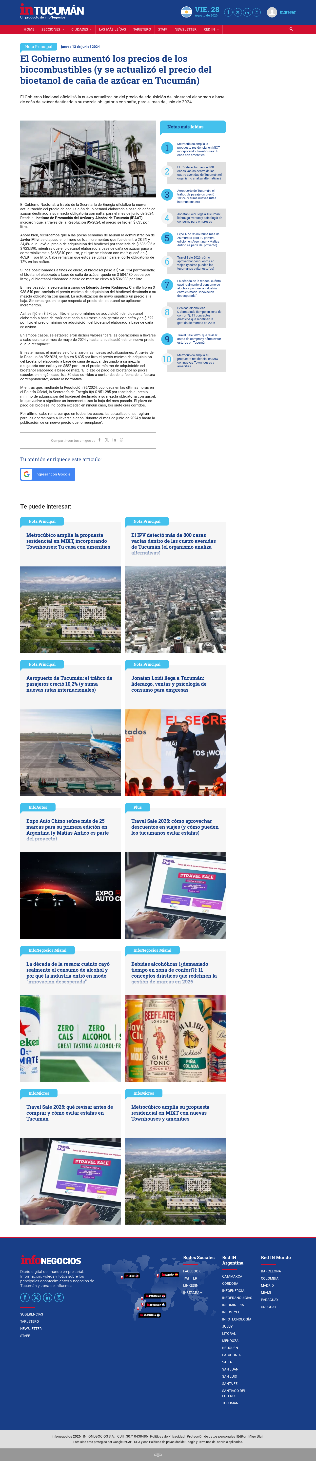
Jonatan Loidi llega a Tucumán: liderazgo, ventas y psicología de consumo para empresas (199, 217)
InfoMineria (233, 1305)
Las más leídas (112, 29)
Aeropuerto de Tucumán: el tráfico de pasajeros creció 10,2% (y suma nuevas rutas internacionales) (196, 196)
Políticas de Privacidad (167, 1436)
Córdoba (230, 1283)
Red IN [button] (210, 29)
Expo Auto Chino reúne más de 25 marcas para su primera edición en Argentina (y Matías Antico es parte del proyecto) (198, 239)
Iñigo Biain (256, 1436)
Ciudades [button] (80, 29)
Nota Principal (38, 46)
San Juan (230, 1369)
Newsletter (186, 29)
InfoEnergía (233, 1291)
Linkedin (190, 1285)
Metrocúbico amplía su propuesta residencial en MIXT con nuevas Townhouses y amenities (198, 360)
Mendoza (230, 1341)
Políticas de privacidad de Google (172, 1442)
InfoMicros (39, 1093)
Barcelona (271, 1271)
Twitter (190, 1278)
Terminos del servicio (213, 1442)
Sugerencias (31, 1314)
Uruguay (268, 1307)
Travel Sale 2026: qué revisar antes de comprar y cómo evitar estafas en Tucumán (199, 338)
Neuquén (230, 1348)
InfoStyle (231, 1312)
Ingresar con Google (52, 474)
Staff (162, 29)
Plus (138, 807)
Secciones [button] (51, 29)
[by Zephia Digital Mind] (158, 1455)
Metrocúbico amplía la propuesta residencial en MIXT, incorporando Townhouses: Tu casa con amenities (198, 149)
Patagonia (231, 1355)
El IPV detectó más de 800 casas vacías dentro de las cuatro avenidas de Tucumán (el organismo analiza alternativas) (199, 172)
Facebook (192, 1271)
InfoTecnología (236, 1319)
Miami (266, 1293)
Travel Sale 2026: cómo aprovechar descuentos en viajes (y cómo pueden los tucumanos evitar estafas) (195, 263)
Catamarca (232, 1276)
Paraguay (269, 1300)
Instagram (192, 1293)
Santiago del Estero (234, 1393)
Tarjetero (142, 29)
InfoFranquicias (237, 1298)
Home (29, 29)
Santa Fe (229, 1384)
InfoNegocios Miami (47, 950)
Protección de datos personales (211, 1436)
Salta (227, 1362)
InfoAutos (38, 807)
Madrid (267, 1285)
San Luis (229, 1376)
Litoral (229, 1334)
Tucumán (230, 1403)
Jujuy (227, 1326)
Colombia (269, 1278)
